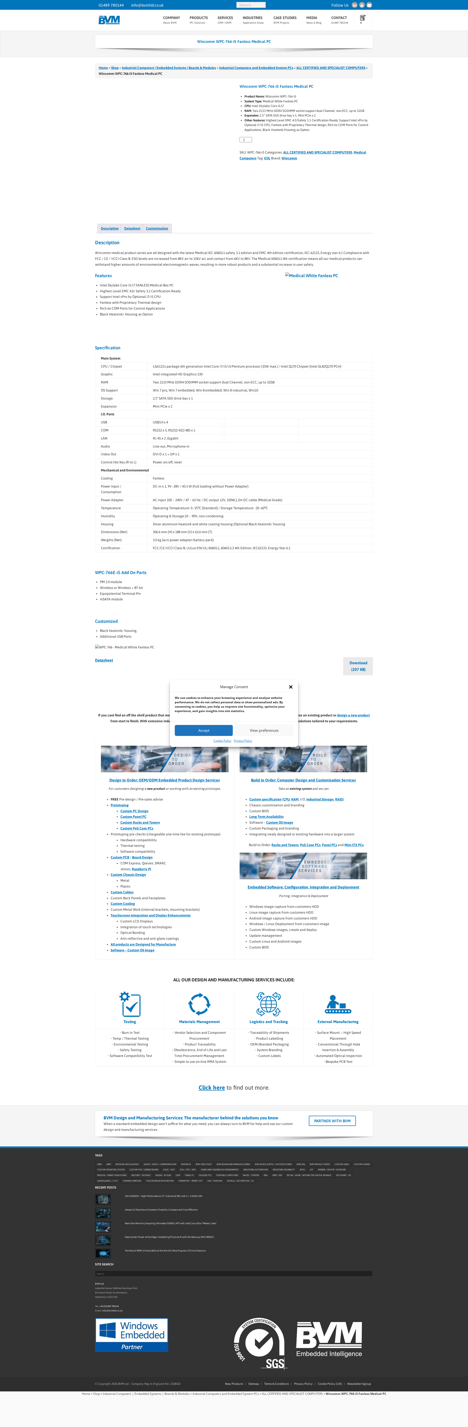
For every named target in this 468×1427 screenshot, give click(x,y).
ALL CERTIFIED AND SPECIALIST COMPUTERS (330, 68)
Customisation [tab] (157, 228)
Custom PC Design (134, 811)
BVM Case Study (204, 1164)
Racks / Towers (251, 1175)
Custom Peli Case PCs (136, 828)
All (113, 944)
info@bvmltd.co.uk (147, 5)
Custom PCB (120, 857)
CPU (286, 799)
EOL (267, 158)
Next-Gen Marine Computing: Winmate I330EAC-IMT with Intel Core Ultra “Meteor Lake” (171, 1223)
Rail (266, 1175)
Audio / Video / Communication (160, 1164)
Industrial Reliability (284, 1170)
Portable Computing (227, 1175)
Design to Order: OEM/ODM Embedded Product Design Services (164, 780)
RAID (339, 799)
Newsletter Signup (359, 1384)
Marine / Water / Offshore (332, 1170)
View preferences (264, 730)
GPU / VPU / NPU (188, 1170)
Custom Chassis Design (128, 875)
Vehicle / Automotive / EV (240, 1181)
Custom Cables (122, 892)
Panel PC (189, 1175)
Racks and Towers (285, 845)
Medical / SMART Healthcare (112, 1175)
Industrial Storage (320, 799)
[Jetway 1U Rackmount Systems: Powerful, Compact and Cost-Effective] (103, 1213)
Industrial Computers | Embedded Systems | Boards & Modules (169, 68)
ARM (109, 1164)
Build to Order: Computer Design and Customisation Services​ (303, 780)
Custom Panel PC (133, 817)
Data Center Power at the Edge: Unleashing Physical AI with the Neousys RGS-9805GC (169, 1237)
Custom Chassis (362, 1164)
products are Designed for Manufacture (145, 944)
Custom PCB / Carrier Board (143, 1170)
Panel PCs (329, 845)
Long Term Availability (266, 817)
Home (103, 68)
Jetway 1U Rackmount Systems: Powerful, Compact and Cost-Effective (161, 1209)
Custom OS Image (279, 822)
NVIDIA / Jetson (163, 1175)
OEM (178, 1175)
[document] (308, 817)
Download (358, 666)
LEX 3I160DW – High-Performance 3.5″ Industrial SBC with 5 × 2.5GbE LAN (163, 1196)
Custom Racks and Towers (140, 822)
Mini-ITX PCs (354, 845)
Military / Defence (141, 1175)
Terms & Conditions (276, 1384)
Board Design (142, 857)
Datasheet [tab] (132, 228)
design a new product (353, 715)
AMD (99, 1164)
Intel (302, 1170)
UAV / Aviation (214, 1181)
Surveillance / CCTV (107, 1181)
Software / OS (343, 1175)
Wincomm (289, 158)
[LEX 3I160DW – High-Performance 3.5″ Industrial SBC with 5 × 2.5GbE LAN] (103, 1199)
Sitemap (253, 1384)
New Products (234, 1384)
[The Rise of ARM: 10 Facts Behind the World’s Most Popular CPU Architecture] (103, 1253)
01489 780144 (111, 5)
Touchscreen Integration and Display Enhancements (151, 915)
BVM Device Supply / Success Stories (273, 1164)
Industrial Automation (256, 1170)
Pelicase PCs (205, 1175)
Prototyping (120, 805)
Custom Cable (342, 1164)
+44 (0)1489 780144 (109, 1306)
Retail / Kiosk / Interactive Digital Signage (309, 1175)
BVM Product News (320, 1164)
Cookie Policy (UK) (330, 1384)
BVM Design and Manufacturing (233, 1164)
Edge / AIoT (169, 1170)
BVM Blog (186, 1164)
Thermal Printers (132, 1181)
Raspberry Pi (141, 869)
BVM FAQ (301, 1164)
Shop (115, 68)
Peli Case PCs (310, 845)
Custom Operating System (111, 1170)
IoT (311, 1170)
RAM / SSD (277, 1175)
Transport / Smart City (190, 1181)
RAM (295, 799)
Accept (203, 730)
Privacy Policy (243, 741)
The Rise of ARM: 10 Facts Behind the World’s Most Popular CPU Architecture (165, 1250)
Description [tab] (110, 228)
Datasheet (104, 660)
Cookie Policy (222, 741)
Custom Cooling (123, 904)
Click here (212, 1087)
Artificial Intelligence (127, 1164)
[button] (290, 686)
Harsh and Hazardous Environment (220, 1170)
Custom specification (265, 799)
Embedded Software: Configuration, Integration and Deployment (303, 887)
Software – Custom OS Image (133, 950)
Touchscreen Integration (160, 1181)
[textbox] (308, 817)
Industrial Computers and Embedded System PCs (256, 68)
